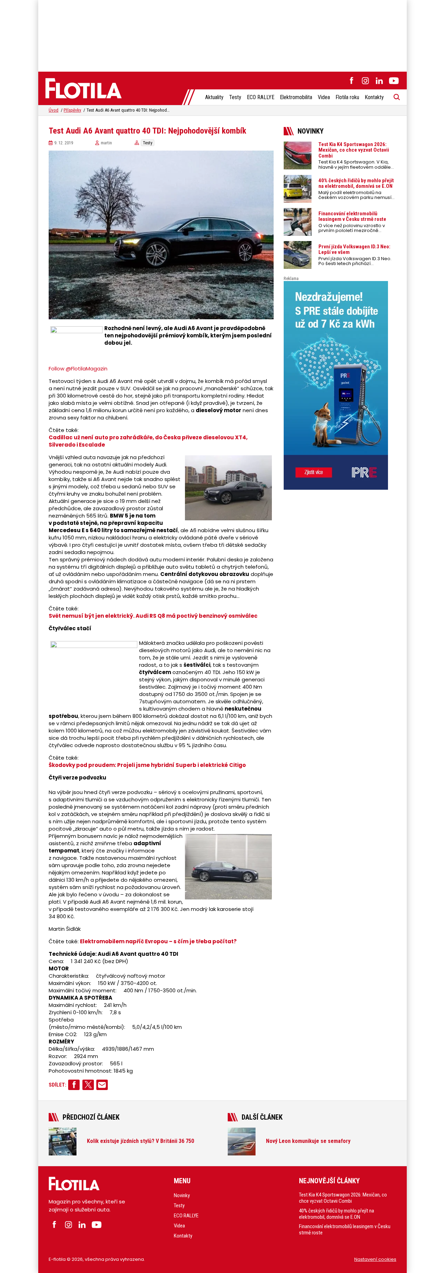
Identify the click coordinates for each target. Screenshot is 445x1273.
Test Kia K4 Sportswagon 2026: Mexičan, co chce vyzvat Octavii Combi (343, 1198)
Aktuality (214, 97)
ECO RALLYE (260, 97)
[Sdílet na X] (88, 1085)
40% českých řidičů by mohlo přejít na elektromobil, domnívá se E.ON (336, 1214)
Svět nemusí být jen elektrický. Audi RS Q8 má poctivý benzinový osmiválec (153, 615)
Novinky (182, 1195)
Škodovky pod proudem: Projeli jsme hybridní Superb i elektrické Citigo (147, 765)
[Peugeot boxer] (340, 385)
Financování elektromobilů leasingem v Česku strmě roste (344, 1229)
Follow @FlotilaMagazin (78, 368)
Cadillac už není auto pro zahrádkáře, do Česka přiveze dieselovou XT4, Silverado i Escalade (148, 441)
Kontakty (374, 97)
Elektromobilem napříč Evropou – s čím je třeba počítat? (158, 941)
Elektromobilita (296, 97)
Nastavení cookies (375, 1259)
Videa (324, 97)
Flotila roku (347, 97)
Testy (235, 97)
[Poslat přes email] (102, 1085)
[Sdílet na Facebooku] (74, 1085)
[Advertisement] (222, 35)
